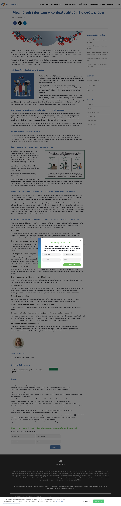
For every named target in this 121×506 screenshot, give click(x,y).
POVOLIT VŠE (99, 501)
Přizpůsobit (86, 501)
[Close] (80, 240)
